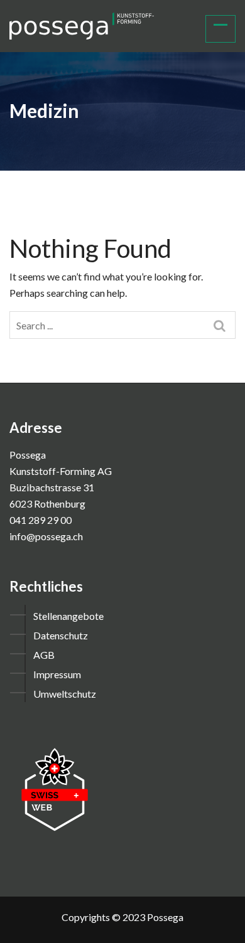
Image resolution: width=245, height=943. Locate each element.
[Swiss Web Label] (54, 788)
